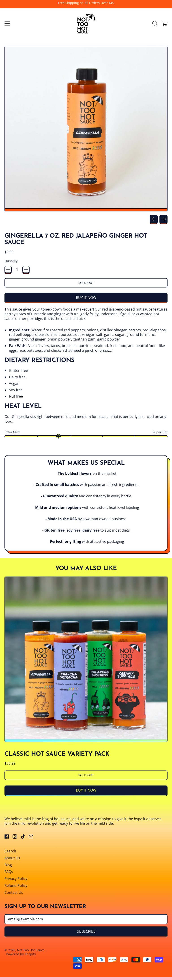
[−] (8, 269)
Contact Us (13, 892)
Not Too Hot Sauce (31, 950)
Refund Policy (15, 885)
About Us (12, 858)
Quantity (10, 261)
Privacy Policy (15, 878)
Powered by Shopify (21, 954)
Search (10, 851)
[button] (155, 23)
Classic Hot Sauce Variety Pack (57, 754)
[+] (26, 269)
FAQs (8, 871)
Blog (8, 864)
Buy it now (86, 297)
